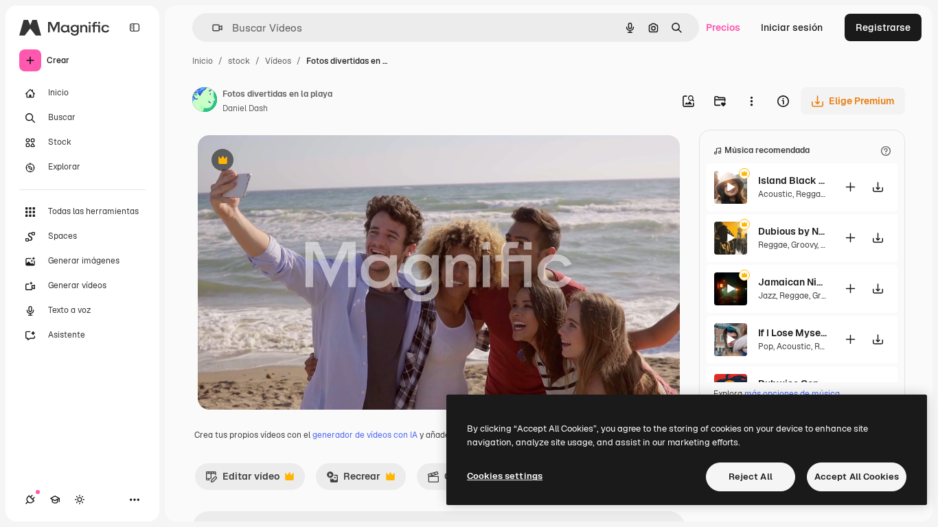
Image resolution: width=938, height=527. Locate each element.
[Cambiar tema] (80, 500)
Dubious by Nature (792, 231)
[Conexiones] (30, 500)
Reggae (810, 194)
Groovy (804, 244)
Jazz (767, 295)
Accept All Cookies (856, 476)
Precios (723, 27)
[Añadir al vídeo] (850, 187)
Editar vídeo (242, 479)
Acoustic (775, 194)
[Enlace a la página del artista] (204, 101)
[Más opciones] (751, 101)
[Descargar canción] (877, 187)
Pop (765, 346)
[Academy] (55, 500)
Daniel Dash (245, 108)
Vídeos (278, 61)
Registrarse (883, 27)
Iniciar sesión (792, 27)
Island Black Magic (792, 180)
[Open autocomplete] (212, 28)
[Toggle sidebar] (135, 27)
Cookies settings (504, 476)
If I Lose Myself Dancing (792, 333)
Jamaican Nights (792, 282)
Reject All (751, 476)
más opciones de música (792, 393)
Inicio (202, 61)
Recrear (353, 479)
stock (239, 61)
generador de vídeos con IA (364, 435)
